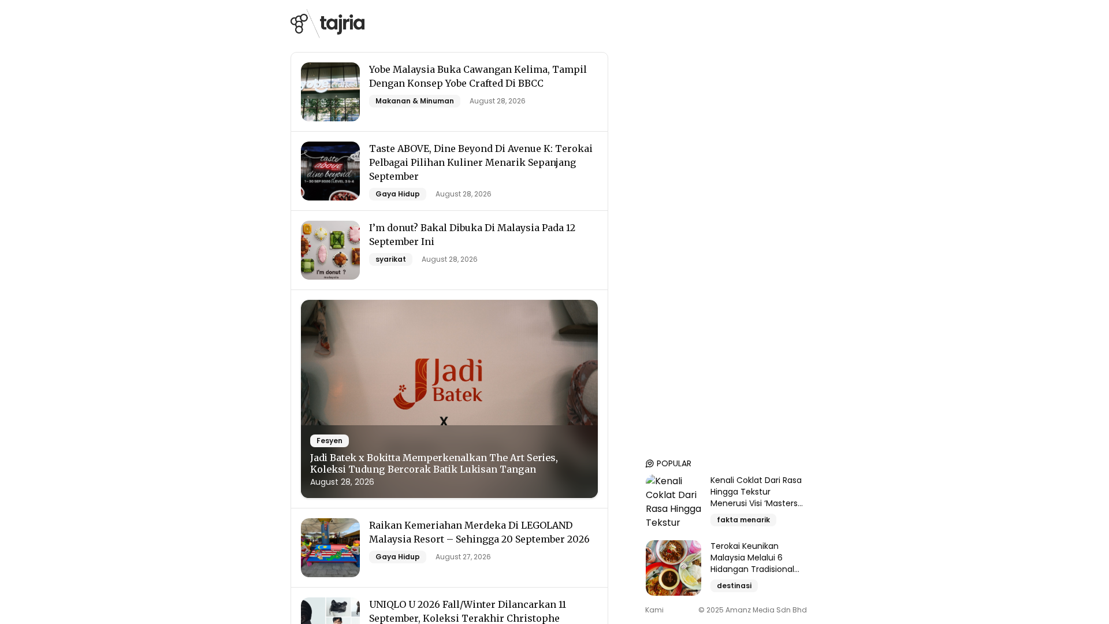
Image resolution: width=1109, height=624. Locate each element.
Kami (654, 610)
